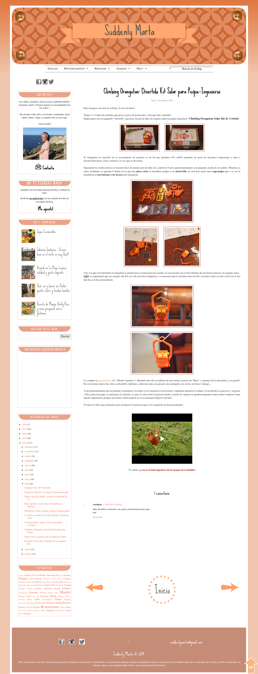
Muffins (61, 596)
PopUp (67, 599)
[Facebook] (39, 83)
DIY (53, 584)
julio (27, 469)
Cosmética (36, 581)
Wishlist (27, 613)
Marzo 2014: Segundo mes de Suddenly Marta (45, 536)
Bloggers (24, 578)
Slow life (22, 610)
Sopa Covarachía (46, 231)
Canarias (46, 578)
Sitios (68, 607)
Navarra (68, 596)
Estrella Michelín (43, 588)
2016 (24, 433)
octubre (28, 456)
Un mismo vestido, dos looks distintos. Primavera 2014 (46, 516)
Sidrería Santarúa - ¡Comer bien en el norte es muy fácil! (53, 252)
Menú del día (32, 596)
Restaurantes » (76, 68)
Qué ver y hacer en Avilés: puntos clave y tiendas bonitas (53, 288)
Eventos (66, 588)
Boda (32, 578)
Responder (97, 516)
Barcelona (51, 575)
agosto (28, 465)
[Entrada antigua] (230, 592)
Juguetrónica (105, 380)
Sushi (43, 610)
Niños (29, 599)
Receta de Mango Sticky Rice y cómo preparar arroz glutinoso (53, 308)
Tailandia (50, 610)
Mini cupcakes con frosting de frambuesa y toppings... (43, 505)
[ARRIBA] (251, 665)
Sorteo (37, 610)
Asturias (41, 575)
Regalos (36, 607)
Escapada (59, 585)
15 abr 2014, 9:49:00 (112, 504)
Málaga (22, 596)
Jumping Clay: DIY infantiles (37, 487)
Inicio (52, 68)
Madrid (65, 592)
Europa (57, 588)
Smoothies (30, 610)
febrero (28, 553)
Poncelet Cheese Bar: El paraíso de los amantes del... (45, 542)
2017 (24, 428)
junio (27, 474)
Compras (67, 578)
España (67, 584)
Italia (56, 593)
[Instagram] (45, 83)
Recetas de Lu (25, 607)
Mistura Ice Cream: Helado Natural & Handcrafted (47, 510)
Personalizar (47, 599)
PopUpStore (23, 603)
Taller (57, 610)
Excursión (23, 592)
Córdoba (22, 582)
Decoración (32, 585)
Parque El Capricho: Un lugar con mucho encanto (46, 492)
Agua (21, 575)
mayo (27, 479)
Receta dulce (40, 602)
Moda (53, 596)
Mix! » (142, 68)
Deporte (40, 585)
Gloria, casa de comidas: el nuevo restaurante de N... (45, 498)
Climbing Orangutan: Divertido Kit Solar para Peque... (44, 531)
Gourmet (33, 592)
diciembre (29, 446)
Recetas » (102, 68)
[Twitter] (51, 83)
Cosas (28, 582)
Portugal (31, 603)
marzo (28, 549)
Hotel (50, 592)
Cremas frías (57, 581)
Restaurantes (50, 606)
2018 (24, 424)
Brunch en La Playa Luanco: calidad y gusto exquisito (52, 270)
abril (27, 483)
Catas (59, 578)
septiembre (30, 460)
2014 (24, 442)
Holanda (43, 592)
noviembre (30, 451)
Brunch (38, 578)
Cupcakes (22, 585)
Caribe (53, 579)
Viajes (68, 610)
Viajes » (123, 68)
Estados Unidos (26, 588)
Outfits (37, 599)
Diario (47, 584)
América (27, 575)
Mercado (44, 596)
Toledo (61, 610)
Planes (58, 599)
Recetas (66, 602)
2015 (24, 438)
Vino (21, 613)
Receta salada (54, 602)
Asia (34, 575)
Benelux (67, 575)
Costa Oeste (46, 582)
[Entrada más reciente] (94, 592)
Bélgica (59, 575)
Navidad (22, 599)
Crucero (67, 582)
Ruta (63, 607)
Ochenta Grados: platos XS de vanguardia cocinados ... (43, 523)
